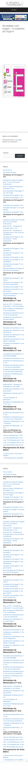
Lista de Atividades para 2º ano (13, 438)
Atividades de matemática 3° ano (13, 358)
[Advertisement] (14, 49)
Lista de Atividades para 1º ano (13, 435)
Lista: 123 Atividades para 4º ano (13, 442)
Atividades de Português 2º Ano (13, 205)
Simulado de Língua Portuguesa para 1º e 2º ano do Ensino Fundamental (13, 182)
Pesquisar (20, 156)
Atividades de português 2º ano (13, 212)
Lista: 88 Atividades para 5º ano (13, 445)
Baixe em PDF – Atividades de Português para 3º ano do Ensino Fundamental (13, 232)
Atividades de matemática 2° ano (13, 328)
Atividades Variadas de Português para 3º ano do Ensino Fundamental (13, 222)
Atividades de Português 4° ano (13, 257)
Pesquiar (6, 153)
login (16, 140)
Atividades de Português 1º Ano (13, 195)
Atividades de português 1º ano (13, 197)
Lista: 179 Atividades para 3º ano (13, 440)
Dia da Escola (7, 170)
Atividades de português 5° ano (13, 287)
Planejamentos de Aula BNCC (14, 458)
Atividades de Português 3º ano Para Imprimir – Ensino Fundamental (13, 239)
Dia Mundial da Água (9, 172)
